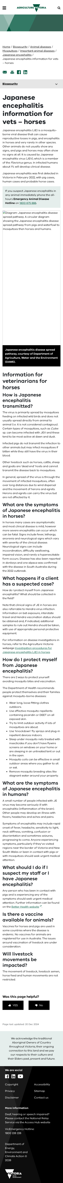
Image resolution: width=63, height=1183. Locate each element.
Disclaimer (12, 1097)
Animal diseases (40, 47)
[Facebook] (19, 72)
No (41, 1005)
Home (6, 47)
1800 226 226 (13, 1133)
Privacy (10, 1091)
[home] (31, 8)
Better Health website (25, 907)
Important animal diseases (37, 51)
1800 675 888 (27, 203)
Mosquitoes (10, 51)
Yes (15, 1005)
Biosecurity (20, 47)
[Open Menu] (4, 8)
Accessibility (42, 1084)
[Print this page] (12, 72)
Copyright (11, 1084)
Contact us (41, 1097)
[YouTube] (20, 1076)
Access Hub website (37, 1122)
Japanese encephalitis (17, 55)
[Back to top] (51, 1170)
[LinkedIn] (25, 72)
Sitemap (39, 1091)
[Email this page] (5, 72)
